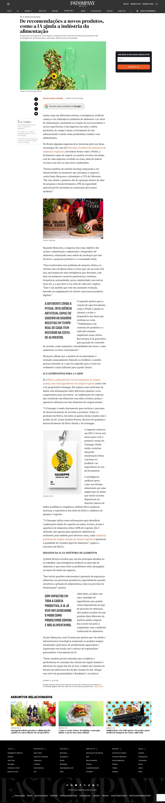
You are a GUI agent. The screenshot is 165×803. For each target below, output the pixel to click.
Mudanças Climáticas (94, 753)
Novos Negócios (118, 760)
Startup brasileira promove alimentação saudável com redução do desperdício (30, 731)
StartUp (115, 772)
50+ (35, 772)
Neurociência (39, 768)
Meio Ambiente (91, 760)
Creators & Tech (13, 768)
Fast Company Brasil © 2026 (140, 795)
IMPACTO (43, 11)
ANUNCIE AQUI (148, 4)
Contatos (96, 795)
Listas (140, 768)
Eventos (141, 753)
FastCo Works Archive (119, 795)
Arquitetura (64, 757)
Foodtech (89, 772)
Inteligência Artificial (15, 753)
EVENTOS (122, 11)
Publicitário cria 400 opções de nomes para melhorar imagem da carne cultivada (28, 140)
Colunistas (142, 760)
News (140, 772)
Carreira (37, 764)
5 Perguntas (142, 757)
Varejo (114, 768)
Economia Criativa (119, 753)
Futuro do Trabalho (41, 757)
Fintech (115, 764)
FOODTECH (35, 17)
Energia (89, 764)
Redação (53, 795)
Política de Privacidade (68, 795)
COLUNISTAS (96, 11)
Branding (63, 753)
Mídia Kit (105, 795)
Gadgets (11, 764)
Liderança (37, 760)
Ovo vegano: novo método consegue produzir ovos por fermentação (27, 133)
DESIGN (55, 11)
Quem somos (20, 795)
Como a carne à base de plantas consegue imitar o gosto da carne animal (79, 731)
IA (17, 11)
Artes (62, 772)
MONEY (28, 11)
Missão (29, 795)
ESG (87, 757)
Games (10, 757)
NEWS (83, 11)
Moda (62, 760)
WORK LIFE (68, 11)
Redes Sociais (13, 772)
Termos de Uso (84, 795)
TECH (9, 11)
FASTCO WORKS (147, 11)
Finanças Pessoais (119, 757)
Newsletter (135, 4)
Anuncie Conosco (41, 795)
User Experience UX (66, 768)
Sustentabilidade (92, 768)
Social (126, 4)
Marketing (63, 764)
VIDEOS (110, 11)
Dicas (140, 764)
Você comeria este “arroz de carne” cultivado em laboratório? (27, 126)
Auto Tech (11, 760)
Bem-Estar (38, 753)
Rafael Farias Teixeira (53, 98)
